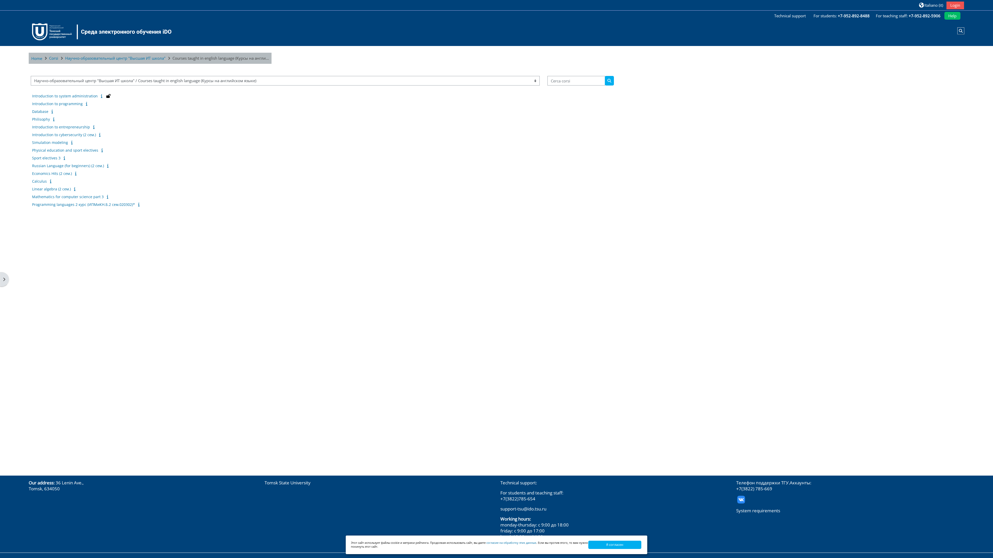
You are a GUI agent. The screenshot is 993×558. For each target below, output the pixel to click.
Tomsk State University (288, 483)
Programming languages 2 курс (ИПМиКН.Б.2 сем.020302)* (83, 204)
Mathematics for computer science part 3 (68, 196)
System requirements (758, 511)
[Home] (98, 31)
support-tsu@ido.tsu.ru (523, 509)
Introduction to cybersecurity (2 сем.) (64, 134)
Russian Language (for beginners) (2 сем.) (68, 165)
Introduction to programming (57, 103)
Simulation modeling (50, 142)
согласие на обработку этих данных (511, 543)
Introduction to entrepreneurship (61, 127)
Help (952, 15)
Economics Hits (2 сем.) (52, 173)
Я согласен (614, 544)
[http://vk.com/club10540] (741, 499)
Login (955, 5)
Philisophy (41, 119)
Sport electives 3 (46, 158)
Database (40, 111)
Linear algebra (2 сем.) (51, 189)
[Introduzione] (102, 95)
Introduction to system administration (65, 96)
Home (36, 58)
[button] (931, 5)
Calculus (39, 181)
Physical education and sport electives (65, 150)
